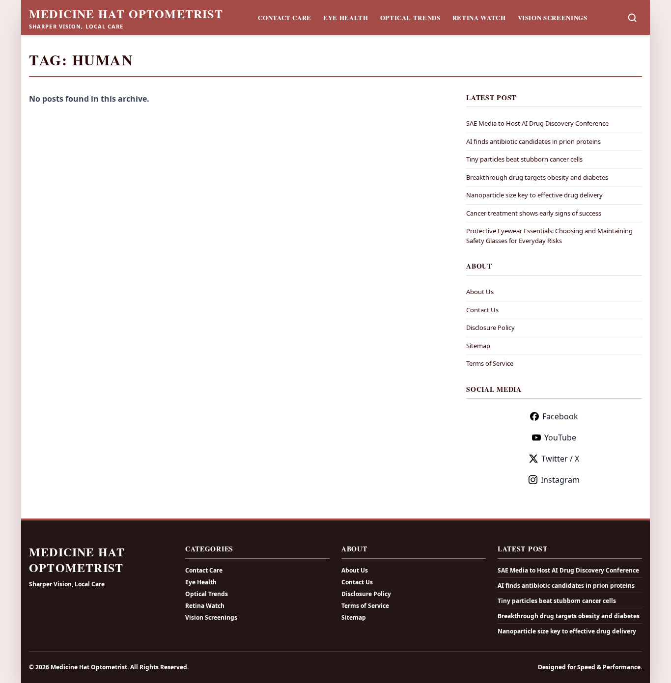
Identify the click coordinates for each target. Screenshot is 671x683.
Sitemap (478, 345)
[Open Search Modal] (632, 17)
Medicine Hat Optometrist (126, 14)
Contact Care (284, 17)
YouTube (560, 437)
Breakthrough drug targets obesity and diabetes (537, 177)
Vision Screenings (552, 17)
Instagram (560, 479)
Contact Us (482, 309)
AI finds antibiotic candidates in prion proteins (533, 141)
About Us (480, 291)
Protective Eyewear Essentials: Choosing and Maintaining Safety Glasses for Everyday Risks (549, 235)
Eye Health (345, 17)
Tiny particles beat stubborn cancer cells (524, 159)
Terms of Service (489, 363)
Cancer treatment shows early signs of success (533, 213)
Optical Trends (410, 17)
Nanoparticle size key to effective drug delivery (534, 195)
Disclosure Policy (490, 327)
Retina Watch (479, 17)
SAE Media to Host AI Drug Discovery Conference (537, 123)
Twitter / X (560, 458)
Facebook (560, 416)
